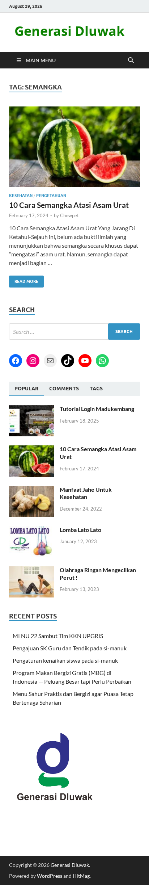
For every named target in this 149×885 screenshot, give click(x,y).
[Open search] (130, 60)
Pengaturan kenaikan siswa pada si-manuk (65, 660)
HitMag (81, 876)
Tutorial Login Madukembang (97, 408)
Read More (23, 280)
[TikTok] (67, 360)
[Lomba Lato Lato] (31, 530)
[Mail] (50, 360)
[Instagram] (32, 360)
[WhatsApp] (102, 360)
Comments (64, 388)
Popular (26, 388)
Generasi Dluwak (69, 31)
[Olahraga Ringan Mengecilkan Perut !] (31, 570)
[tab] (26, 389)
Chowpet (69, 215)
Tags (96, 388)
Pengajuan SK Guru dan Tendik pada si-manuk (70, 648)
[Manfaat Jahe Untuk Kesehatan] (31, 490)
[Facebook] (15, 360)
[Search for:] (74, 331)
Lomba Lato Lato (80, 529)
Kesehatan (21, 195)
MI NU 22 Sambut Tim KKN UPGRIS (58, 635)
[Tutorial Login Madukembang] (31, 409)
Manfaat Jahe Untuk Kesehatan (86, 493)
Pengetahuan (51, 195)
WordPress (49, 876)
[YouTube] (84, 360)
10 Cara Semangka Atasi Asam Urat (69, 204)
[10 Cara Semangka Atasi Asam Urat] (74, 147)
